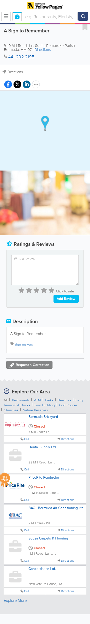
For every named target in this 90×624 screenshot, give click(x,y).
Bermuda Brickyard (43, 416)
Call (26, 439)
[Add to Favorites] (85, 27)
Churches (11, 410)
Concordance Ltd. (42, 568)
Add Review (66, 298)
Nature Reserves (35, 410)
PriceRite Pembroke (43, 477)
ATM (37, 400)
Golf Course (68, 405)
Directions (42, 49)
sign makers (24, 344)
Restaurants (21, 400)
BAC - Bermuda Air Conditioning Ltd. (56, 507)
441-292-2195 (21, 57)
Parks (49, 400)
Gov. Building (44, 405)
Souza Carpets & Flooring (48, 538)
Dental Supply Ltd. (42, 447)
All (6, 400)
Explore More (15, 600)
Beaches (64, 400)
